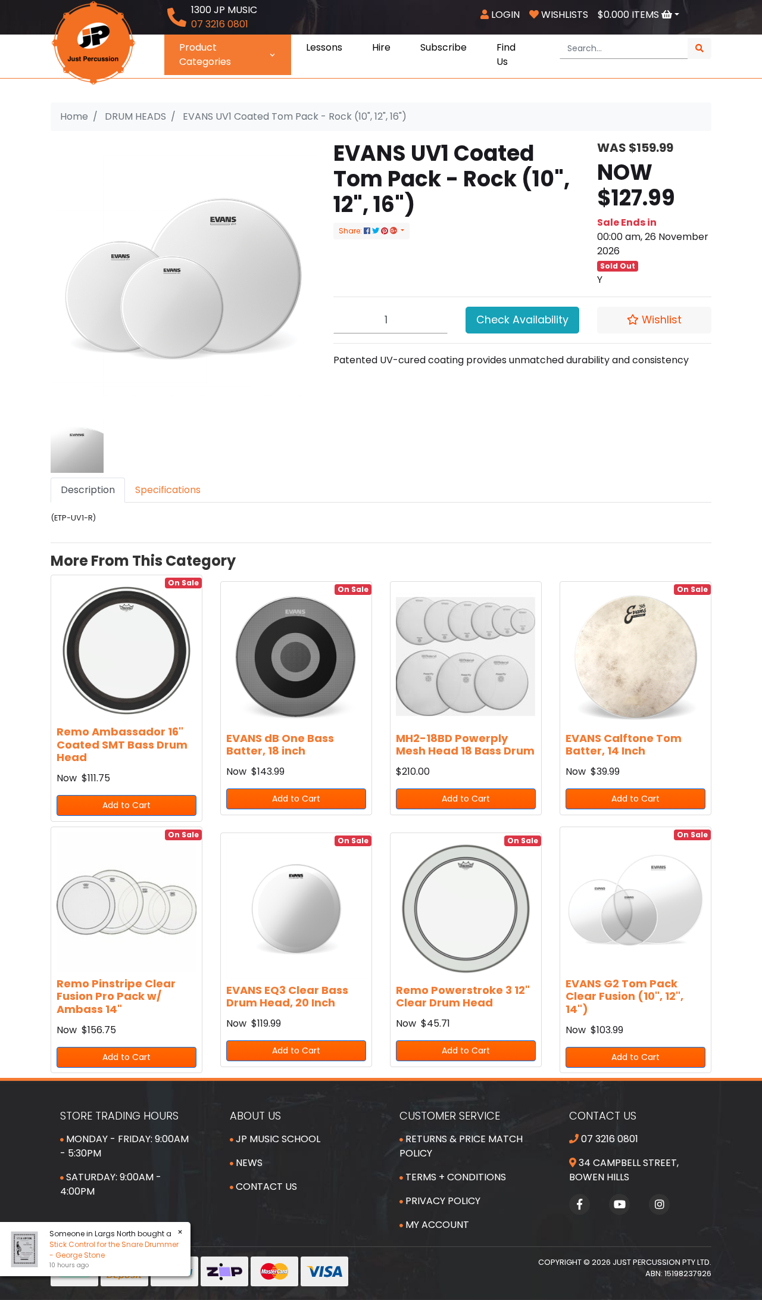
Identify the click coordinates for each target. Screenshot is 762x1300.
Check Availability (522, 320)
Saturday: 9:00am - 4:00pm (110, 1184)
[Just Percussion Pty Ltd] (93, 42)
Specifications (168, 490)
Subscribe (443, 47)
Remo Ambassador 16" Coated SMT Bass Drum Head (122, 744)
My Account (436, 1225)
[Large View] (77, 446)
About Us (255, 1115)
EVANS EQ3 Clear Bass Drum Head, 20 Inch (287, 997)
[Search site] (699, 48)
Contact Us (265, 1186)
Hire (381, 47)
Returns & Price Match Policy (461, 1146)
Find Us (506, 54)
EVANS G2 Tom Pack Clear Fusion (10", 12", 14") (624, 996)
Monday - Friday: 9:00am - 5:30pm (124, 1146)
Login (504, 14)
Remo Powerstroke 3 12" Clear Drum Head (463, 997)
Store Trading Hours (119, 1115)
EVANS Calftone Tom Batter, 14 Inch (624, 745)
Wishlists (563, 14)
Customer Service (449, 1115)
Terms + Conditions (454, 1177)
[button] (654, 320)
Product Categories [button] (205, 54)
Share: (351, 231)
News (248, 1163)
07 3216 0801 (608, 1139)
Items (629, 14)
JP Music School (276, 1139)
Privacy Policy (441, 1201)
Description (88, 490)
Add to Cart (126, 805)
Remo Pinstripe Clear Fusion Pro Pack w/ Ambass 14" (116, 996)
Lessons (324, 47)
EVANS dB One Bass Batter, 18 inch (280, 745)
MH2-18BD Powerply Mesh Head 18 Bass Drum (465, 745)
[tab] (88, 490)
